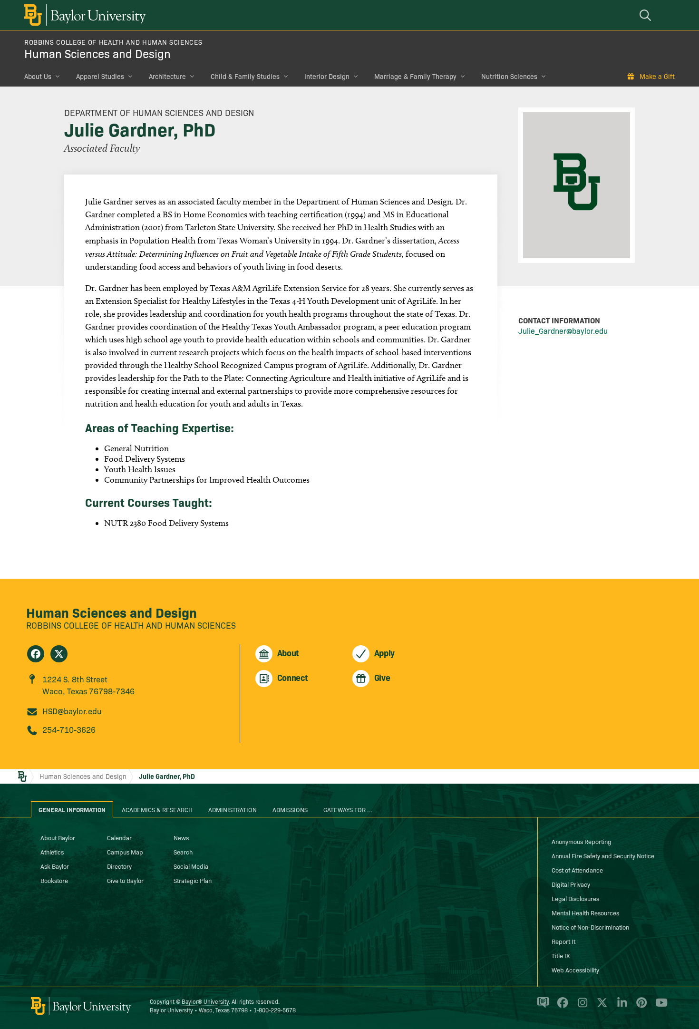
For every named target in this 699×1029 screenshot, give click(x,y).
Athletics (52, 851)
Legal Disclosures (575, 898)
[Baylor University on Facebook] (561, 1006)
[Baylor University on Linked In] (620, 1006)
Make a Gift (657, 76)
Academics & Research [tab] (157, 809)
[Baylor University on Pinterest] (640, 1006)
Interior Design (327, 76)
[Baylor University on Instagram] (581, 1006)
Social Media (191, 866)
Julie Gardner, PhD (167, 776)
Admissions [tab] (290, 809)
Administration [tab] (232, 809)
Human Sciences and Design (97, 53)
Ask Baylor (54, 866)
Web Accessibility (575, 969)
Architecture (167, 76)
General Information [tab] (72, 809)
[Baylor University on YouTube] (659, 1006)
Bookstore (54, 880)
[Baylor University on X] (600, 1006)
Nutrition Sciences (509, 76)
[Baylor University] (83, 15)
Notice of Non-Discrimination (590, 926)
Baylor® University (205, 1001)
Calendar (119, 837)
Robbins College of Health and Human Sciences (113, 42)
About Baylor (57, 837)
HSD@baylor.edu (72, 710)
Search (183, 851)
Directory (119, 866)
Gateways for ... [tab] (348, 809)
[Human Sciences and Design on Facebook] (35, 653)
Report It (563, 941)
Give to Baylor (125, 880)
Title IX (561, 955)
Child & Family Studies (245, 76)
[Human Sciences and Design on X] (58, 653)
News (181, 837)
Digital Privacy (571, 884)
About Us (37, 76)
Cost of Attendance (577, 869)
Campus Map (125, 851)
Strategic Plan (193, 880)
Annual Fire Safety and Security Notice (603, 855)
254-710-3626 (69, 729)
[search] (647, 15)
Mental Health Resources (585, 912)
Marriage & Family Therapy (415, 76)
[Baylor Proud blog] (541, 1006)
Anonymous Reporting (582, 841)
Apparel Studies (100, 76)
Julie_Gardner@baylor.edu (563, 330)
